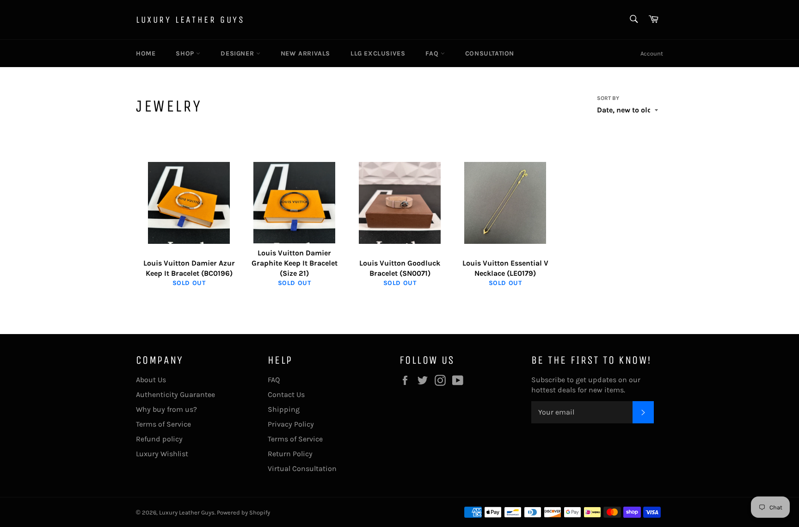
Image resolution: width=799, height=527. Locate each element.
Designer (238, 53)
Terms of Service (163, 424)
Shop (186, 53)
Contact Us (286, 394)
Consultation (489, 53)
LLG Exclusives (377, 53)
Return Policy (290, 453)
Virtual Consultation (302, 468)
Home (145, 53)
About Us (151, 379)
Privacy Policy (291, 424)
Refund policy (159, 438)
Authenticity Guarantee (175, 394)
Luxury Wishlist (162, 453)
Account (651, 53)
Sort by (608, 98)
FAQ (432, 53)
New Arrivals (305, 53)
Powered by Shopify (243, 512)
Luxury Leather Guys (190, 19)
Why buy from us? (166, 409)
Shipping (284, 409)
